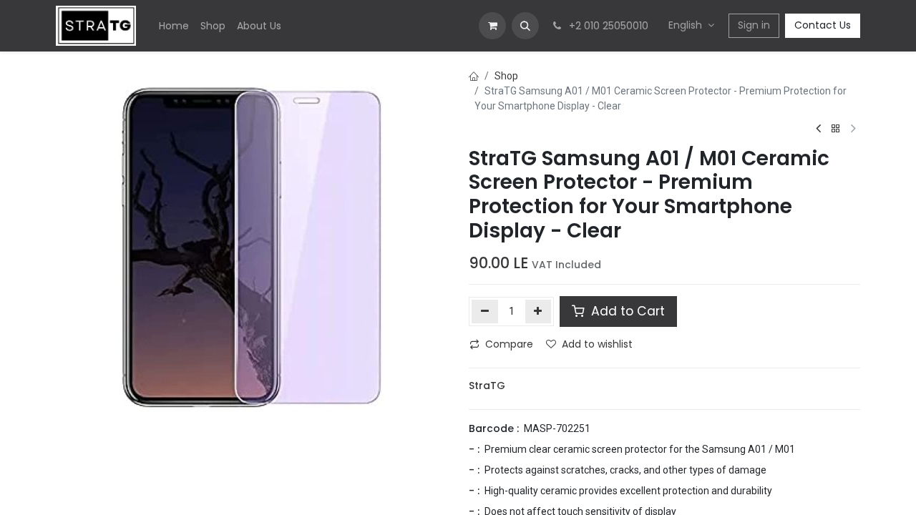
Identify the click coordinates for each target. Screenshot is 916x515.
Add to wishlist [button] (597, 344)
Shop (506, 76)
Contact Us (822, 25)
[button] (525, 25)
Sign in (754, 25)
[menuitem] (174, 26)
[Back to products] (835, 129)
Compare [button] (509, 344)
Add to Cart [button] (626, 311)
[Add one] (538, 311)
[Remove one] (485, 311)
